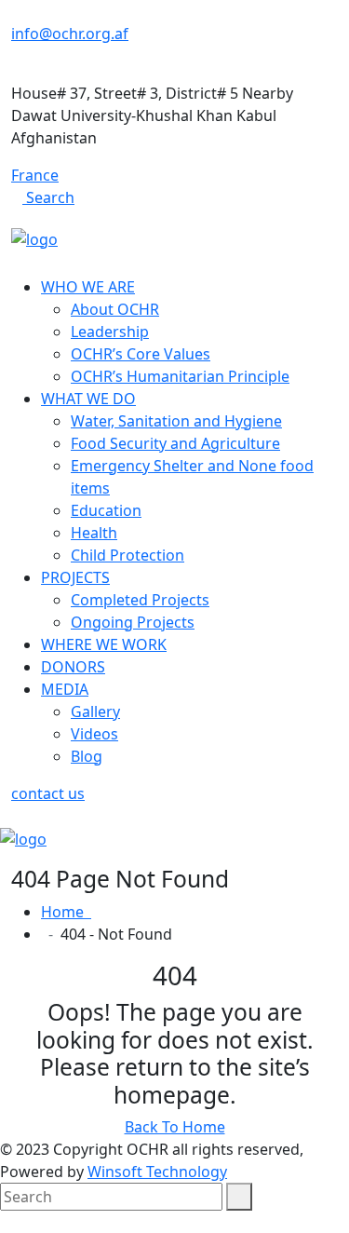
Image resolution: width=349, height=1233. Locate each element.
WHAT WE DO (88, 398)
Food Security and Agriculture (175, 443)
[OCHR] (34, 237)
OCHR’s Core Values (140, 354)
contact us (48, 793)
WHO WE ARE (88, 287)
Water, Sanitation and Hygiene (176, 421)
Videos (94, 734)
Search (48, 197)
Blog (86, 756)
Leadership (110, 331)
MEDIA (64, 689)
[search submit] (239, 1197)
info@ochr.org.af (69, 33)
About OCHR (115, 309)
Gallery (95, 711)
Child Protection (127, 555)
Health (94, 532)
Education (106, 510)
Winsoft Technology (157, 1171)
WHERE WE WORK (104, 644)
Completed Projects (140, 599)
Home (66, 911)
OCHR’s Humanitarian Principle (180, 376)
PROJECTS (75, 577)
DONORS (73, 667)
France (35, 175)
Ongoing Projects (133, 622)
